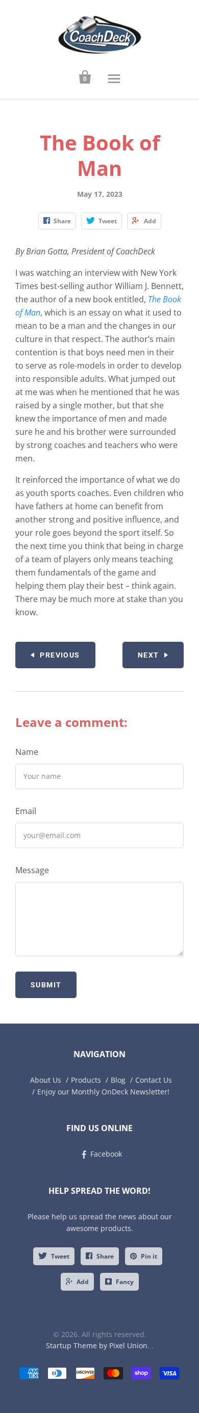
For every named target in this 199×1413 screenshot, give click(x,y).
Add (83, 1281)
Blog (118, 1080)
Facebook (106, 1154)
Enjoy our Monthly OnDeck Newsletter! (103, 1091)
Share (105, 1256)
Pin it (149, 1256)
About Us (45, 1080)
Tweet (60, 1256)
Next (148, 655)
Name (26, 751)
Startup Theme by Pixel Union (96, 1345)
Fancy (125, 1281)
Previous (60, 655)
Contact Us (153, 1080)
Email (25, 811)
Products (86, 1080)
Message (32, 870)
